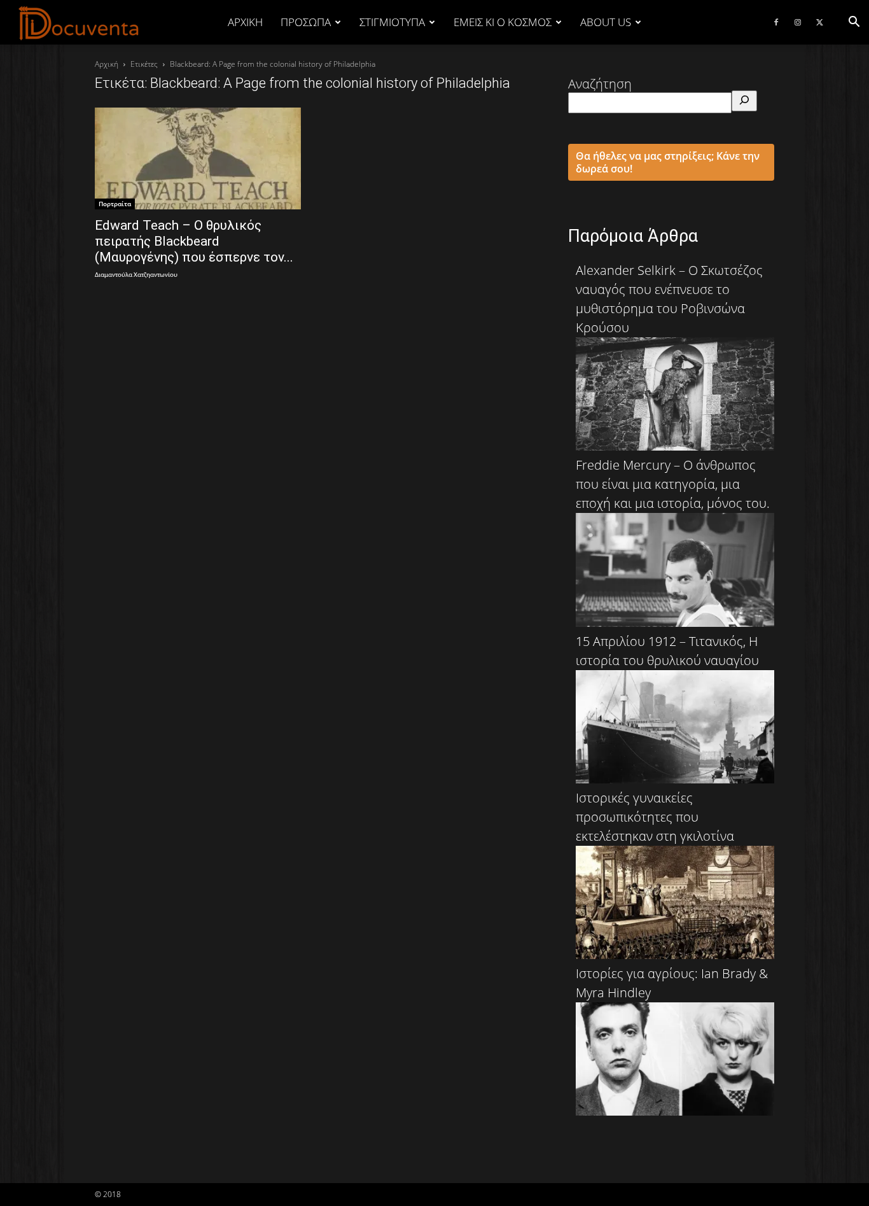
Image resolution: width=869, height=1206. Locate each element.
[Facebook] (776, 22)
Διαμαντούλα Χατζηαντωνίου (136, 275)
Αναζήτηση (600, 83)
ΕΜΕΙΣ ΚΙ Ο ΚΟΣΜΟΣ (503, 22)
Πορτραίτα (115, 203)
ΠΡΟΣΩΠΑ (306, 22)
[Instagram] (797, 22)
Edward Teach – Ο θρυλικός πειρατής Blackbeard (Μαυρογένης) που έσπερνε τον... (194, 241)
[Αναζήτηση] (744, 100)
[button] (853, 22)
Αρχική (245, 22)
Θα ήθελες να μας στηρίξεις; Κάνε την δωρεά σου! (668, 162)
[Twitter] (819, 22)
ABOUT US (605, 22)
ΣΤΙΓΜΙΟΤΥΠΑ (392, 22)
